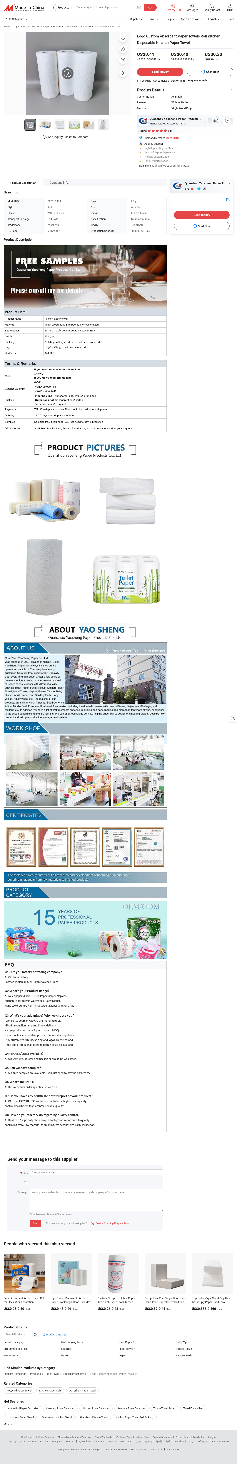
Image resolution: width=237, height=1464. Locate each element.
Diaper (122, 1355)
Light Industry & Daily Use (26, 26)
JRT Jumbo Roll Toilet (16, 1348)
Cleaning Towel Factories (60, 1408)
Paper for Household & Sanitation (60, 26)
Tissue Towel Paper (164, 1408)
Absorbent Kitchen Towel (93, 1417)
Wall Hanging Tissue (72, 1342)
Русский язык (85, 1441)
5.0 (187, 188)
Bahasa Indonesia (221, 1441)
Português (57, 1441)
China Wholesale (103, 1437)
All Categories (16, 19)
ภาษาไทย (179, 1441)
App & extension (190, 19)
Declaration (157, 1449)
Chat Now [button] (212, 71)
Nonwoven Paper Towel (20, 1417)
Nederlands (125, 1441)
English (32, 1441)
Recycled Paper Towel (19, 1390)
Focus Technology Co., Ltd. (94, 1449)
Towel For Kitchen (193, 1408)
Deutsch (112, 1441)
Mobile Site (198, 1437)
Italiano (100, 1441)
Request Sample (198, 80)
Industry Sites (142, 1437)
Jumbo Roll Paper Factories (22, 1408)
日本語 (159, 1441)
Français (70, 1441)
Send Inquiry (160, 71)
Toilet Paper (125, 1342)
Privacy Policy (173, 1449)
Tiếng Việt (203, 1441)
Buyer (152, 19)
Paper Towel (87, 26)
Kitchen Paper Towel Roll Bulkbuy (135, 1417)
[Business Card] (228, 199)
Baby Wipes (182, 1342)
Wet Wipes (10, 1355)
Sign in (229, 9)
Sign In (143, 165)
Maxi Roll (66, 1348)
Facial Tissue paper (15, 1342)
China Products (46, 1437)
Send (35, 1223)
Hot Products (27, 1437)
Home (7, 26)
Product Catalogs (56, 1334)
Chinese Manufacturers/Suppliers (74, 1437)
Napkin (65, 1355)
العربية (138, 1441)
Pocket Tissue (184, 1348)
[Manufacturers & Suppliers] (24, 7)
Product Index (182, 1437)
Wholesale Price (124, 1437)
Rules (231, 19)
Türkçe (191, 1441)
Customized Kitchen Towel (56, 1417)
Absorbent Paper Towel (108, 26)
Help (169, 19)
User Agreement (139, 1449)
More (7, 1424)
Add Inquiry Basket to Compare (68, 137)
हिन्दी (168, 1441)
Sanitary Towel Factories (131, 1408)
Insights (212, 1437)
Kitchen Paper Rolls (50, 1390)
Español (44, 1441)
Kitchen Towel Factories (96, 1408)
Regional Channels (162, 1437)
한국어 (148, 1441)
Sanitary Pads (184, 1355)
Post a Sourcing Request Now (110, 1223)
